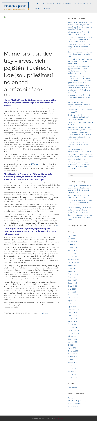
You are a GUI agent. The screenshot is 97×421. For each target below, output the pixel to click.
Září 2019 (71, 345)
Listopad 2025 (73, 262)
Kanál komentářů (74, 404)
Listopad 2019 (73, 342)
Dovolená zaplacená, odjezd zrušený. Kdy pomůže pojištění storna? (80, 97)
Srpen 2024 (72, 307)
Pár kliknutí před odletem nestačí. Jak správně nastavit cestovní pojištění (79, 105)
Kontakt (47, 8)
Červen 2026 (72, 242)
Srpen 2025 (72, 271)
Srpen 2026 (72, 236)
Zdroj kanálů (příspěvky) (77, 401)
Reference (67, 4)
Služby (58, 4)
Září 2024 (71, 304)
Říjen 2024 (72, 301)
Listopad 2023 (73, 333)
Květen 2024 (72, 315)
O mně (43, 4)
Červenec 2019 (73, 351)
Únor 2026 (72, 253)
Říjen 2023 (72, 336)
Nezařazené (43, 313)
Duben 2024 (72, 318)
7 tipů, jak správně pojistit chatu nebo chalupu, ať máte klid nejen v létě (80, 61)
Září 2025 (71, 268)
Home (37, 4)
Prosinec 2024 (73, 295)
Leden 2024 (72, 327)
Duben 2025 (72, 283)
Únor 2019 (71, 366)
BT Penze (34, 164)
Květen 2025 (72, 280)
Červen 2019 (72, 354)
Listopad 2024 (73, 298)
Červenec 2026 (73, 239)
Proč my (50, 4)
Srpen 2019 (72, 348)
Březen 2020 (72, 339)
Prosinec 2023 (73, 330)
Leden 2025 (72, 292)
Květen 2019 (72, 357)
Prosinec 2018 (73, 371)
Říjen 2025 (72, 265)
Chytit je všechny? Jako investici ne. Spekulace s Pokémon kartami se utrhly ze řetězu (80, 47)
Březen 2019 (72, 363)
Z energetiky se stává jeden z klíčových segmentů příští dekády (78, 144)
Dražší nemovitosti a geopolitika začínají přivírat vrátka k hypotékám (79, 117)
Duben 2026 (72, 248)
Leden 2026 (72, 256)
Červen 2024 (72, 312)
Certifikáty (77, 4)
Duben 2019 (72, 360)
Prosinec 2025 (73, 259)
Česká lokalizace (74, 407)
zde (57, 225)
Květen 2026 (72, 245)
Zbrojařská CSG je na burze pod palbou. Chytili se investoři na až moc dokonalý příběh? (80, 157)
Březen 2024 (72, 321)
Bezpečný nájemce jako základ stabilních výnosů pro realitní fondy (80, 54)
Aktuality (39, 8)
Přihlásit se (72, 398)
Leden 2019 (72, 369)
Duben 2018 (72, 377)
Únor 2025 (72, 289)
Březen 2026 (72, 251)
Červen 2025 (72, 277)
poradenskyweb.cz (60, 418)
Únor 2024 (72, 324)
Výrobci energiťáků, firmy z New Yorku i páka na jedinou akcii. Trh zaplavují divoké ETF (80, 39)
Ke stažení (87, 4)
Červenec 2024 (73, 310)
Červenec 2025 (73, 274)
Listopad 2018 (73, 374)
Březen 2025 (72, 286)
